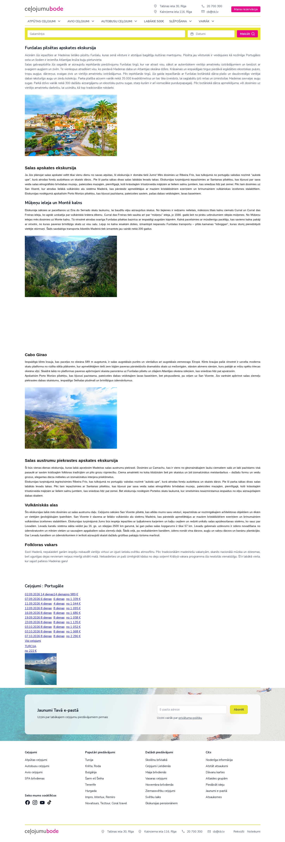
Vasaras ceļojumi (156, 778)
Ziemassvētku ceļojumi (160, 791)
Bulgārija (91, 772)
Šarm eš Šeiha (94, 778)
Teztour (105, 803)
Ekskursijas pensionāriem (161, 803)
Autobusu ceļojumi (37, 766)
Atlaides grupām (217, 778)
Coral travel (119, 803)
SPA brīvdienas (35, 778)
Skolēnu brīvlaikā (156, 760)
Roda (97, 766)
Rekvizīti (238, 831)
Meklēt (245, 34)
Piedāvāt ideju (215, 785)
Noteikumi (253, 831)
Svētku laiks (153, 797)
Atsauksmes (214, 797)
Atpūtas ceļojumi (42, 21)
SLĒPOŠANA (178, 21)
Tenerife (90, 785)
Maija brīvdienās (155, 772)
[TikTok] (49, 801)
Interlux (99, 797)
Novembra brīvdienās (159, 785)
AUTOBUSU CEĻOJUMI (117, 21)
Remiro (110, 797)
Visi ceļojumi (33, 641)
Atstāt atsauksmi (217, 766)
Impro (89, 797)
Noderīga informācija (219, 760)
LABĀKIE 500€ (154, 21)
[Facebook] (27, 801)
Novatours (92, 803)
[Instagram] (34, 801)
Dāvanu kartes (215, 772)
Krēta (88, 766)
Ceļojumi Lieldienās (158, 766)
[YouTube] (42, 801)
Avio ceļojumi (33, 772)
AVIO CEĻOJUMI (78, 21)
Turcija (89, 760)
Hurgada (91, 791)
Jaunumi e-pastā (216, 791)
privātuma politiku (190, 718)
